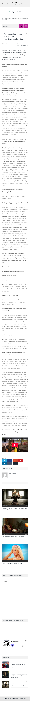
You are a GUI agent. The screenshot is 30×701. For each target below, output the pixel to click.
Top (27, 45)
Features (18, 45)
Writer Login (23, 698)
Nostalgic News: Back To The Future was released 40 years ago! (18, 665)
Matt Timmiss (12, 473)
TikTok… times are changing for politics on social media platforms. (19, 685)
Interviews (23, 45)
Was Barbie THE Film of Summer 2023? (12, 563)
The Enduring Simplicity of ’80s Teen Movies (14, 536)
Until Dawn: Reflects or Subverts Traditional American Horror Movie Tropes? (19, 675)
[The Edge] (15, 12)
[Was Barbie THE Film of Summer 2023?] (15, 553)
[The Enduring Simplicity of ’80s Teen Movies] (15, 526)
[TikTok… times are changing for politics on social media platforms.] (15, 497)
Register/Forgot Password (11, 698)
